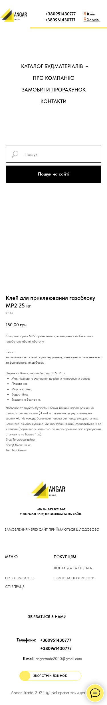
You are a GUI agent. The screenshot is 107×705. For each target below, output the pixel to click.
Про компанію (20, 578)
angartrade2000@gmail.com (52, 658)
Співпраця (15, 586)
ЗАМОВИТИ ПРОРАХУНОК (54, 90)
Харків (93, 19)
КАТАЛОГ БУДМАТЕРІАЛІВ (52, 66)
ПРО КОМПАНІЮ (53, 78)
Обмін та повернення (74, 578)
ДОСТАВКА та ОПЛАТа (73, 568)
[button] (50, 676)
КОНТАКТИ (53, 101)
